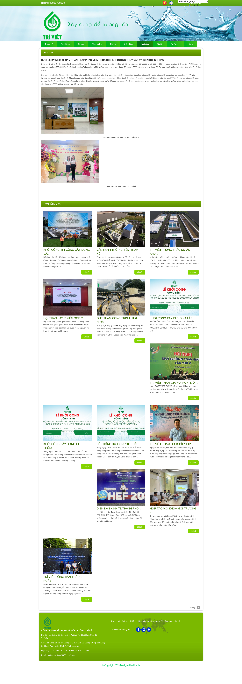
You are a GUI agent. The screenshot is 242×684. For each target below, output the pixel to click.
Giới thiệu (65, 44)
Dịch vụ (81, 44)
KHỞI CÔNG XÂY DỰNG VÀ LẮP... (172, 318)
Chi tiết (86, 272)
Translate (196, 5)
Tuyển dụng (175, 44)
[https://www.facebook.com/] (138, 629)
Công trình (96, 44)
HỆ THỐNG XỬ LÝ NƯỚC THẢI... (118, 444)
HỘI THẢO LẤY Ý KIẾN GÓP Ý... (64, 318)
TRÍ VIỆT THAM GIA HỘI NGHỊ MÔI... (174, 382)
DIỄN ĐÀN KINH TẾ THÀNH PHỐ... (119, 508)
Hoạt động (145, 44)
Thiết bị (113, 44)
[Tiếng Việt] (164, 3)
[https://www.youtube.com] (148, 629)
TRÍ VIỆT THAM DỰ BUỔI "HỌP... (171, 444)
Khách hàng (128, 44)
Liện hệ (191, 44)
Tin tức (160, 44)
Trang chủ (49, 44)
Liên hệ (177, 621)
